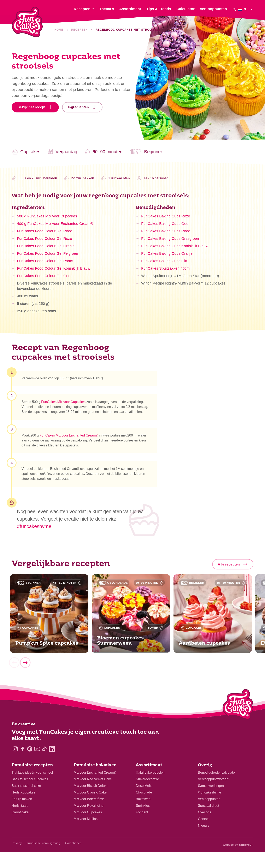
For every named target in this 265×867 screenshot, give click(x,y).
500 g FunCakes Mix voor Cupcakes (47, 216)
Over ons (204, 812)
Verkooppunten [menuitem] (213, 9)
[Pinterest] (29, 748)
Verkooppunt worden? (214, 779)
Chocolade (144, 792)
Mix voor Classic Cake (90, 792)
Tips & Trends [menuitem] (158, 9)
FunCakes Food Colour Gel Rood (44, 231)
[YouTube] (37, 748)
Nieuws (203, 825)
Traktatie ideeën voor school (32, 772)
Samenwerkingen (211, 785)
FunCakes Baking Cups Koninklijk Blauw (174, 246)
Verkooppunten (209, 799)
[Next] (25, 663)
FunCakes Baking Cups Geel (165, 224)
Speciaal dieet (208, 805)
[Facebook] (22, 748)
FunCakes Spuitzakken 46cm (165, 268)
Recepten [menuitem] (82, 9)
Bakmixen (143, 799)
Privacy (17, 843)
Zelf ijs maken (22, 799)
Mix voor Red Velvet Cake (93, 779)
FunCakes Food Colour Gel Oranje (46, 246)
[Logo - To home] (238, 705)
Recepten (79, 29)
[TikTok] (44, 748)
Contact (203, 819)
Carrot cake (20, 812)
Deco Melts (144, 785)
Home (58, 29)
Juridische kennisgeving (43, 843)
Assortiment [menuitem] (130, 9)
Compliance (73, 843)
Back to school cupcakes (30, 779)
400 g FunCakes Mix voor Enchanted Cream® (55, 224)
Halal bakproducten (150, 772)
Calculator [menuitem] (185, 9)
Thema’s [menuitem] (106, 9)
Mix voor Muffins (86, 819)
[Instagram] (15, 748)
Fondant (142, 812)
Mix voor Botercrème (89, 799)
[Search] (234, 9)
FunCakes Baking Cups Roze (165, 216)
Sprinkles (143, 805)
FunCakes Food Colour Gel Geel (44, 276)
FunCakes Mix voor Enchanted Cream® (69, 435)
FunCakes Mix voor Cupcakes (63, 402)
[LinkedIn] (51, 748)
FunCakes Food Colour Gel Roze (44, 238)
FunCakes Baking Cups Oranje (167, 253)
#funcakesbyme (34, 526)
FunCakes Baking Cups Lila (164, 261)
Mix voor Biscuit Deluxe (91, 785)
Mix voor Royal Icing (89, 805)
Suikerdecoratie (147, 779)
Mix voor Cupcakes (88, 812)
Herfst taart (20, 805)
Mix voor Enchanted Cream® (95, 772)
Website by (238, 844)
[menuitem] (245, 9)
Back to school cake (26, 785)
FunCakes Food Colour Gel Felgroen (47, 253)
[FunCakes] (27, 22)
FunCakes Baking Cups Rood (165, 231)
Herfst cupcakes (23, 792)
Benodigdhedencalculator (217, 772)
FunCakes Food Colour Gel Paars (45, 261)
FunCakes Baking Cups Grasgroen (170, 238)
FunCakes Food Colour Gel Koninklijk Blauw (53, 268)
